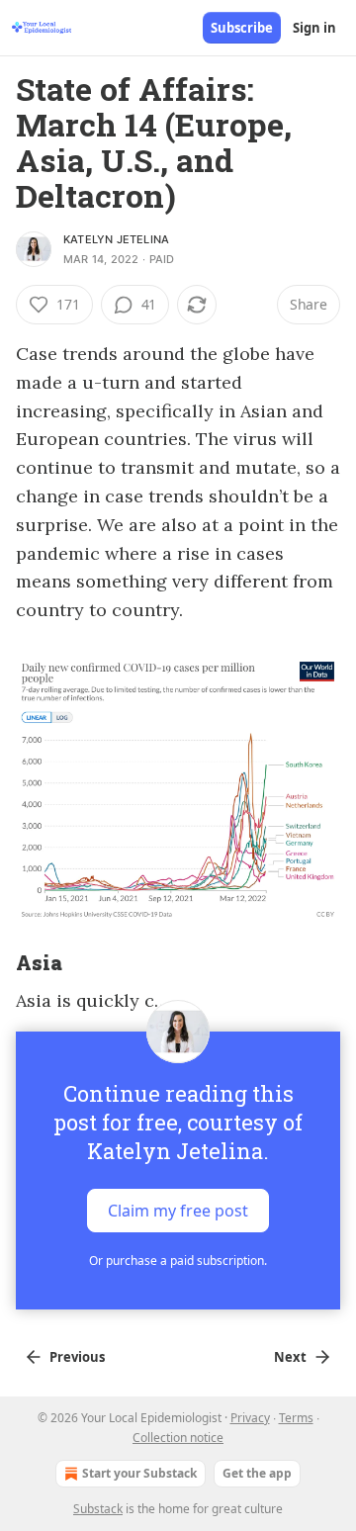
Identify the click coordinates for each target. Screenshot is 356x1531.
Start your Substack (139, 1473)
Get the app (257, 1473)
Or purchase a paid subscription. (178, 1260)
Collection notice (178, 1437)
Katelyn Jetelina (116, 239)
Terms (296, 1417)
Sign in (314, 28)
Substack (98, 1508)
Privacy (250, 1417)
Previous (77, 1357)
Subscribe (242, 28)
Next (290, 1357)
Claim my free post (178, 1210)
